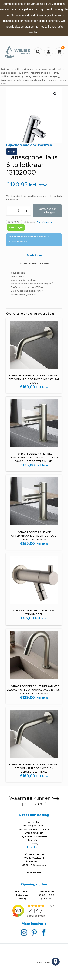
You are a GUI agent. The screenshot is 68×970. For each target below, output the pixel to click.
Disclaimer (34, 840)
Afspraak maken (18, 241)
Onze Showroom (34, 832)
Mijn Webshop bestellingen (34, 829)
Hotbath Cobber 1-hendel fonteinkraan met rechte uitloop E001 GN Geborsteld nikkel (34, 457)
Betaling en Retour (34, 825)
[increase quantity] (26, 211)
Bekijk (11, 151)
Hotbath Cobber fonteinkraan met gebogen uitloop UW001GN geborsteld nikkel (34, 768)
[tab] (34, 255)
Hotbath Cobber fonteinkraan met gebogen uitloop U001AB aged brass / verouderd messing (34, 690)
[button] (55, 94)
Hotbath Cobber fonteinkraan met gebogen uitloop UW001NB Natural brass (34, 379)
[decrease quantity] (10, 211)
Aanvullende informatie (34, 263)
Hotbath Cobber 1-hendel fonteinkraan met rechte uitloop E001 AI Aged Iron (34, 536)
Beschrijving (34, 255)
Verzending (34, 822)
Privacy (34, 843)
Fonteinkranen (45, 222)
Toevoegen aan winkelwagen (47, 210)
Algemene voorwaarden (34, 836)
